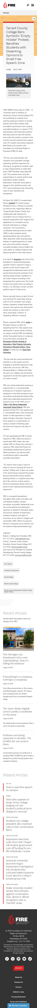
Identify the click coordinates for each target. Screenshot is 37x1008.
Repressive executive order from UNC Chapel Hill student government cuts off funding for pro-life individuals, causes (19, 844)
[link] (9, 5)
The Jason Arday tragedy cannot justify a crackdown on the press (17, 711)
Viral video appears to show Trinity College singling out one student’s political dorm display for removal (19, 805)
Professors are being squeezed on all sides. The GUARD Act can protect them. (17, 739)
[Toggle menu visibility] (32, 5)
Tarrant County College (11, 584)
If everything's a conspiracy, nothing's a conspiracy (18, 678)
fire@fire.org (12, 941)
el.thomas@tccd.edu (19, 547)
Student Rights (8, 577)
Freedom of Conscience (11, 570)
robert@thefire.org (22, 538)
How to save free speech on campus (19, 788)
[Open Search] (28, 5)
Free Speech (8, 564)
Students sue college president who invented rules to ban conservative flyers (19, 825)
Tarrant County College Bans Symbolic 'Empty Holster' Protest (18, 591)
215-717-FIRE (24, 941)
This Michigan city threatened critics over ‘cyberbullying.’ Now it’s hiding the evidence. (15, 659)
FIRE (9, 69)
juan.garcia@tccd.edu (23, 555)
